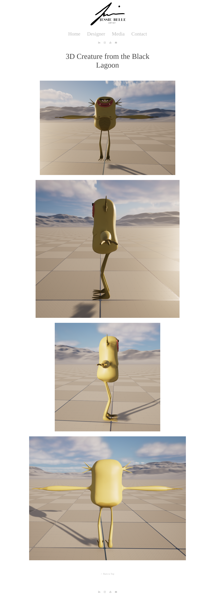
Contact (139, 34)
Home (74, 34)
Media (118, 34)
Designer (96, 34)
